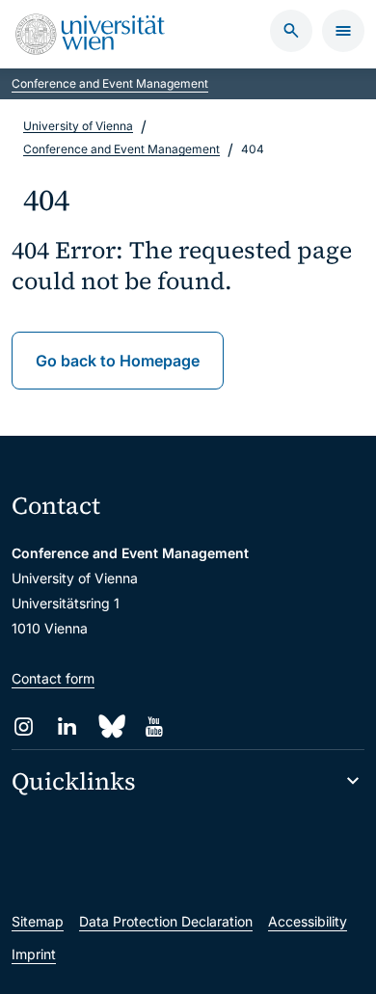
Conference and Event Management (110, 83)
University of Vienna (78, 126)
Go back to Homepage (118, 360)
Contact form (53, 678)
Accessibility (307, 921)
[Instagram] (23, 726)
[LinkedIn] (67, 726)
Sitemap (38, 921)
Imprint (34, 954)
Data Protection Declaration (166, 921)
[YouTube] (154, 726)
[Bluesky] (110, 726)
